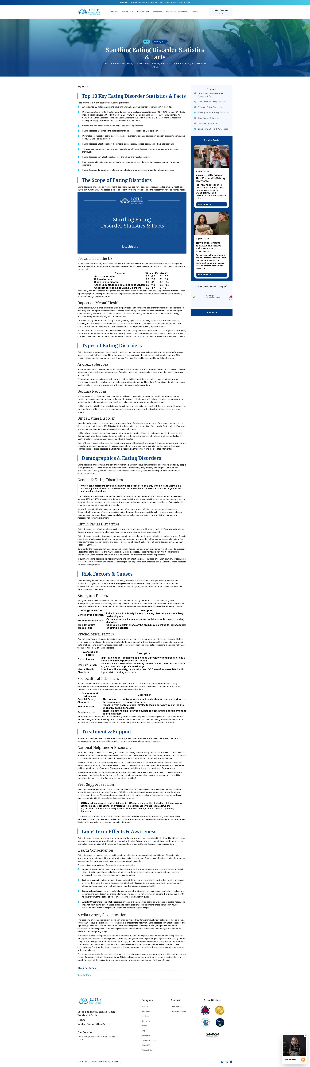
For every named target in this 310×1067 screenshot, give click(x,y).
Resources (146, 1021)
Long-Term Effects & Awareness (213, 129)
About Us (145, 1006)
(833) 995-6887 (177, 1006)
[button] (114, 11)
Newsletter (146, 1035)
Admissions (146, 1011)
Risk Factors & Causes (208, 118)
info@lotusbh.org (178, 1011)
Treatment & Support (208, 123)
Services (145, 1016)
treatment (139, 443)
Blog (143, 1030)
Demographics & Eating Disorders (213, 112)
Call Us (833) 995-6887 (221, 11)
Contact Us (211, 312)
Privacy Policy (147, 1050)
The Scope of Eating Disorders (212, 101)
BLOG (146, 41)
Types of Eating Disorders (210, 107)
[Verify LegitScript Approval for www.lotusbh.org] (220, 1022)
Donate (144, 1026)
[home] (90, 11)
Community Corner (150, 1040)
